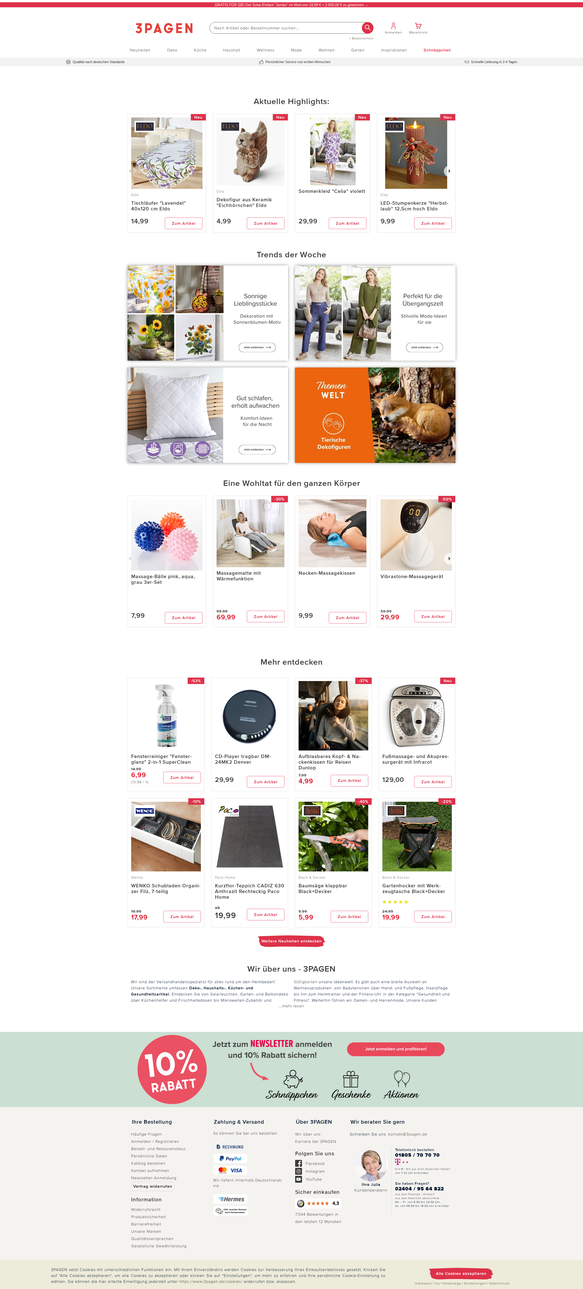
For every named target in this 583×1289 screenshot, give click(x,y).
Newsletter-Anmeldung (153, 1177)
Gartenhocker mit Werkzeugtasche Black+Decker (413, 889)
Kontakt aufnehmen (150, 1170)
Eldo (220, 191)
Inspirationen (394, 50)
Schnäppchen (437, 50)
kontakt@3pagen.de (407, 1134)
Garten (358, 50)
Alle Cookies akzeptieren (461, 1273)
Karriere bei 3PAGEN (315, 1141)
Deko (172, 50)
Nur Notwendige (448, 1283)
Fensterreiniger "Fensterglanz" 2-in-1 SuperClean (161, 759)
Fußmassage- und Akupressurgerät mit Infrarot (415, 759)
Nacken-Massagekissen (327, 573)
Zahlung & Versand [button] (239, 1122)
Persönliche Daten (149, 1156)
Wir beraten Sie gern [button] (377, 1122)
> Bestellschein (361, 38)
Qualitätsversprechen (152, 1238)
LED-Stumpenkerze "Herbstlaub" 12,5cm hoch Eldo (414, 206)
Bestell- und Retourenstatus (158, 1148)
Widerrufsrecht (146, 1209)
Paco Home (225, 877)
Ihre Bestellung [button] (152, 1122)
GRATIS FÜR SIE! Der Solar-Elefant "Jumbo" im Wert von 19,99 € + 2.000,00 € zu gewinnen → (291, 5)
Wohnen (327, 50)
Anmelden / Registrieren (155, 1141)
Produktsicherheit (148, 1216)
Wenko (137, 877)
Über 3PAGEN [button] (314, 1122)
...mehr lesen (291, 1005)
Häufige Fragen (146, 1134)
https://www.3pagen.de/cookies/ (210, 1281)
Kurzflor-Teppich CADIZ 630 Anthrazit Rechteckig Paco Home (249, 891)
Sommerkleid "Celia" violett (332, 191)
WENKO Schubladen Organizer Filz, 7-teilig (165, 889)
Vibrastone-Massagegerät (412, 577)
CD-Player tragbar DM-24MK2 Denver (243, 759)
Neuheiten (140, 50)
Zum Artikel (183, 223)
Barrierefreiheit (146, 1224)
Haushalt (231, 50)
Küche (200, 50)
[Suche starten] (367, 28)
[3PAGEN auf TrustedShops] (319, 1203)
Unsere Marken (146, 1231)
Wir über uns (308, 1134)
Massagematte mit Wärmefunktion (239, 576)
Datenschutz (499, 1283)
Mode (296, 50)
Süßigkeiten (305, 981)
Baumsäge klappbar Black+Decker (323, 889)
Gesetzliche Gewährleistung (159, 1245)
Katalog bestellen (148, 1163)
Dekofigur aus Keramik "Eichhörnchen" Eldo (244, 203)
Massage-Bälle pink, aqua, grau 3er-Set (163, 579)
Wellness (265, 50)
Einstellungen (475, 1283)
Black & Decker (312, 877)
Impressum (423, 1283)
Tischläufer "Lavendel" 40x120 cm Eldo (158, 206)
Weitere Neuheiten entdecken (291, 941)
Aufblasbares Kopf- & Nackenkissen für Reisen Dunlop (330, 762)
